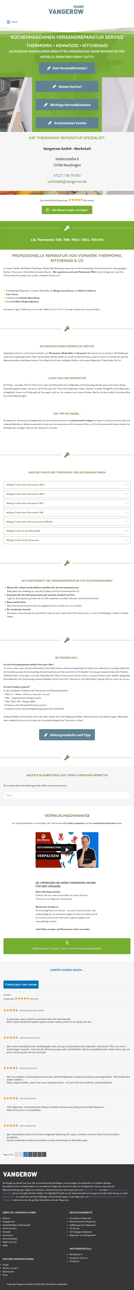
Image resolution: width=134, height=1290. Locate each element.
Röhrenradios (9, 1196)
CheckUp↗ (75, 1261)
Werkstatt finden (91, 1189)
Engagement (9, 1221)
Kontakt (6, 1231)
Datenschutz (8, 1271)
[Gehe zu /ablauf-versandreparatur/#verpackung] (67, 946)
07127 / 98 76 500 (67, 175)
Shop (5, 1274)
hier (119, 360)
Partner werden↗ (11, 1268)
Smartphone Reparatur (81, 1218)
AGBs (5, 1245)
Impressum (8, 1235)
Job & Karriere (9, 1228)
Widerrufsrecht (10, 1241)
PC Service (74, 1228)
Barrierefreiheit (10, 1238)
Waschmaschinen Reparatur (83, 1221)
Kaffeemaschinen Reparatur (83, 1225)
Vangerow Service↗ (79, 1257)
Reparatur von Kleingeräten (83, 1235)
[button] (67, 68)
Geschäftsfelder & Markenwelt (16, 1225)
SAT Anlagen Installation (81, 1231)
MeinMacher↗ (76, 1254)
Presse (6, 1264)
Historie (6, 1218)
